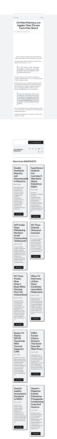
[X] (32, 148)
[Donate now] (28, 121)
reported (29, 62)
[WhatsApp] (41, 148)
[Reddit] (35, 148)
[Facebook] (29, 148)
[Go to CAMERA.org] (28, 142)
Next (42, 17)
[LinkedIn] (38, 148)
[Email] (41, 151)
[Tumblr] (38, 151)
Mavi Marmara (30, 78)
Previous (16, 17)
